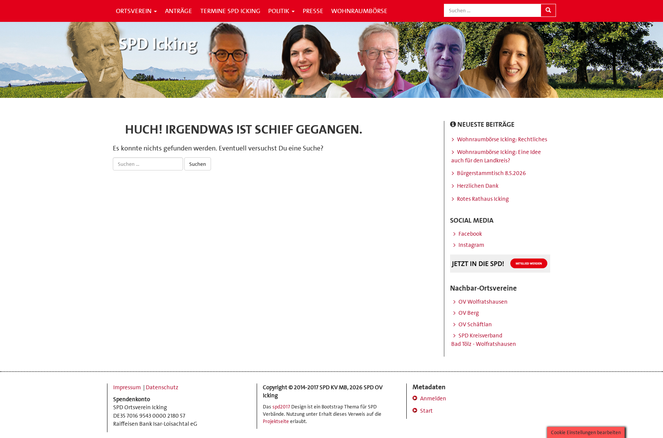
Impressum (127, 387)
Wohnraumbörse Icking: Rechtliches (502, 139)
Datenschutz (162, 387)
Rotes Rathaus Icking (483, 199)
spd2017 (281, 406)
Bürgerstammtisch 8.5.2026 (491, 173)
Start (426, 411)
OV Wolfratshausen (483, 302)
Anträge (178, 11)
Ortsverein (134, 11)
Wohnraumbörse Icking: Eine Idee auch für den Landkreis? (496, 156)
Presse (313, 11)
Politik (279, 11)
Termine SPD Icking (230, 11)
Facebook (470, 234)
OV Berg (468, 313)
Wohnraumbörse (359, 11)
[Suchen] (548, 10)
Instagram (471, 245)
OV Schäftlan (475, 324)
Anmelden (433, 398)
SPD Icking (158, 44)
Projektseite (276, 421)
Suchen (197, 163)
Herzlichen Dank (477, 186)
